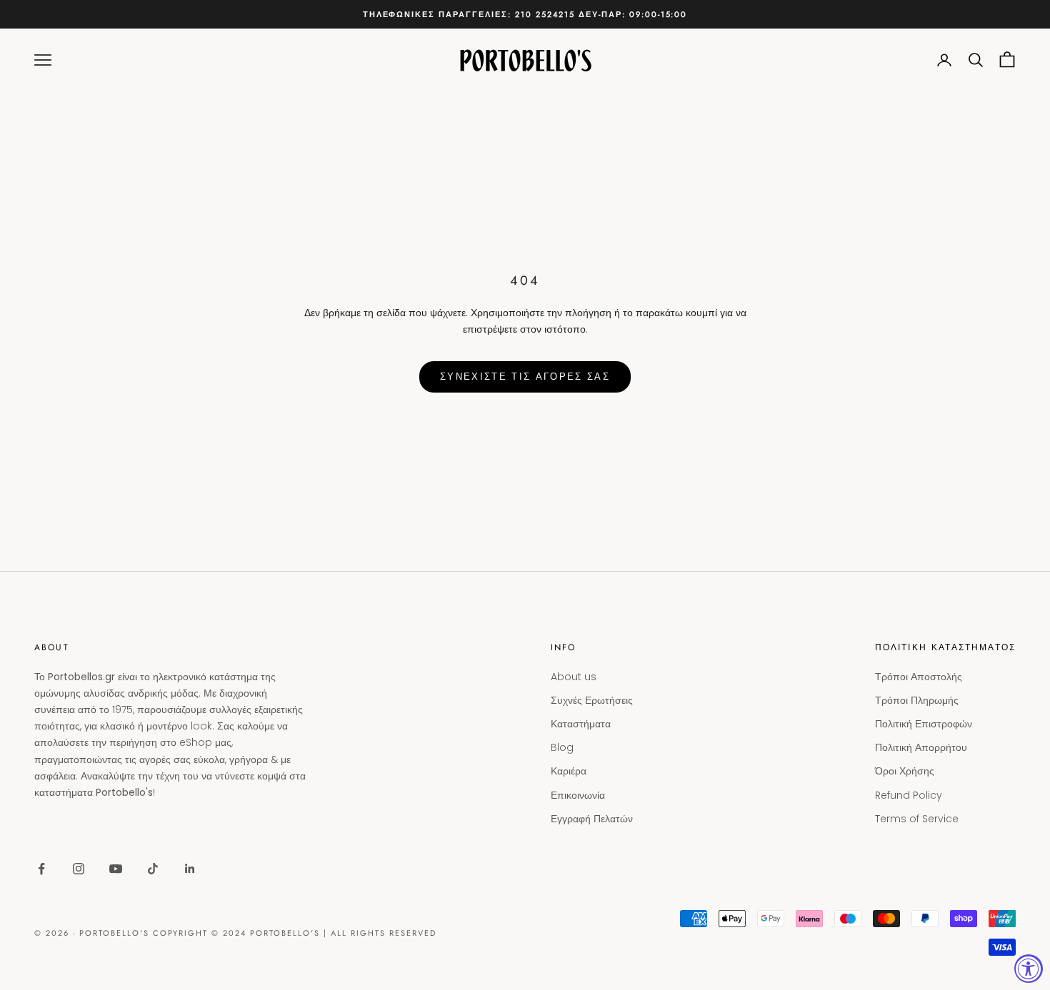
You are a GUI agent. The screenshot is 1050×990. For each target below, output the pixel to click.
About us (573, 677)
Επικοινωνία (578, 795)
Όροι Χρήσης (904, 771)
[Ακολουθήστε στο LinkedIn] (190, 869)
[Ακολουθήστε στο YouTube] (116, 869)
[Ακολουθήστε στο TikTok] (153, 869)
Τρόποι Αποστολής (918, 677)
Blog (562, 747)
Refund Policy (908, 795)
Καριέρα (568, 771)
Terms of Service (917, 819)
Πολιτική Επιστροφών (923, 724)
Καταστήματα (581, 724)
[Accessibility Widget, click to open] (1028, 968)
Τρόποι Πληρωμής (917, 700)
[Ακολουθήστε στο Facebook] (41, 869)
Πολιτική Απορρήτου (921, 747)
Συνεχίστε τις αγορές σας (525, 376)
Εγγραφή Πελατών (592, 819)
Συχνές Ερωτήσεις (592, 700)
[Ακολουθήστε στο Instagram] (78, 869)
